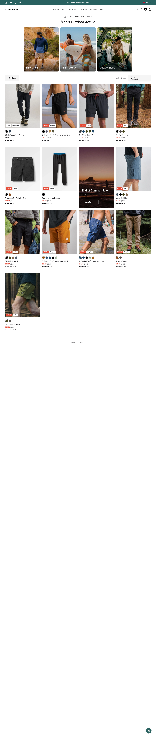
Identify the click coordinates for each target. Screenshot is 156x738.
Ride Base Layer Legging (51, 198)
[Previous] (7, 107)
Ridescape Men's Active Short (16, 198)
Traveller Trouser (122, 261)
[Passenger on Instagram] (6, 2)
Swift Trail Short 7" (86, 135)
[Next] (38, 107)
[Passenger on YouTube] (11, 2)
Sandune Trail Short (12, 324)
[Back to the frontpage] (65, 17)
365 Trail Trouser (122, 135)
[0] (145, 9)
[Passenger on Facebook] (20, 2)
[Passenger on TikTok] (15, 2)
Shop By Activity (79, 16)
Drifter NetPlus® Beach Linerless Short (56, 135)
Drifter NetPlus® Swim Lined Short (55, 261)
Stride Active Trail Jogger (14, 135)
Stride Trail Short (122, 198)
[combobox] (147, 2)
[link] (90, 202)
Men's (70, 16)
